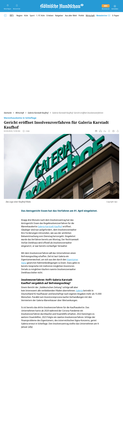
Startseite (8, 112)
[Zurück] (5, 15)
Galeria (79, 290)
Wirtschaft (19, 112)
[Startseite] (61, 6)
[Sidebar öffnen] (11, 15)
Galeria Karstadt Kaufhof (38, 112)
